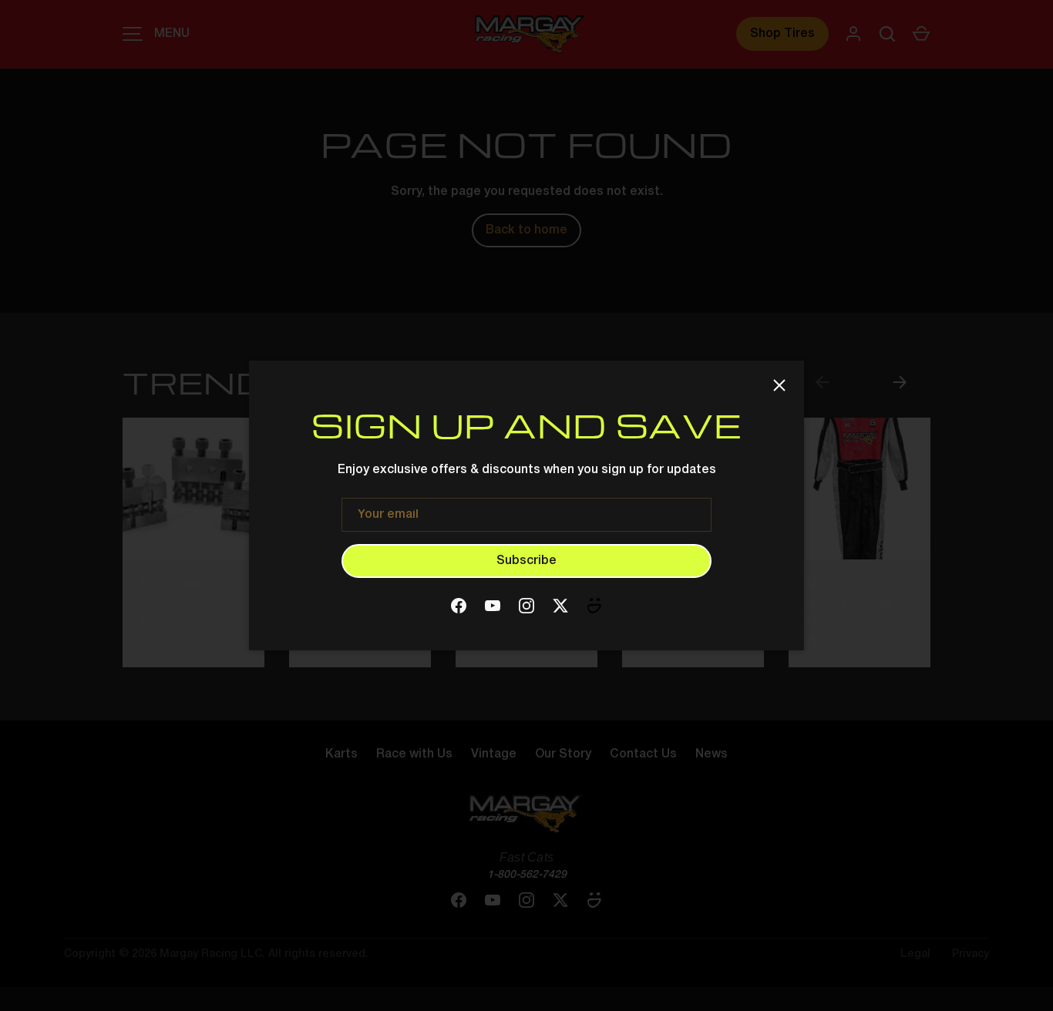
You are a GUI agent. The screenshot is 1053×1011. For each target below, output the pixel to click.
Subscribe (526, 561)
